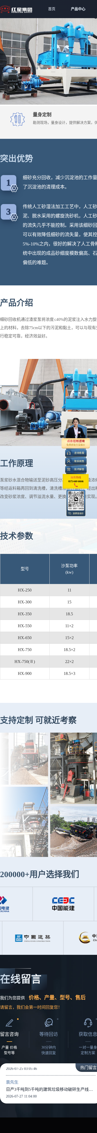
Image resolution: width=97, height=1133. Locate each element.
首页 (51, 9)
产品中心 (78, 9)
